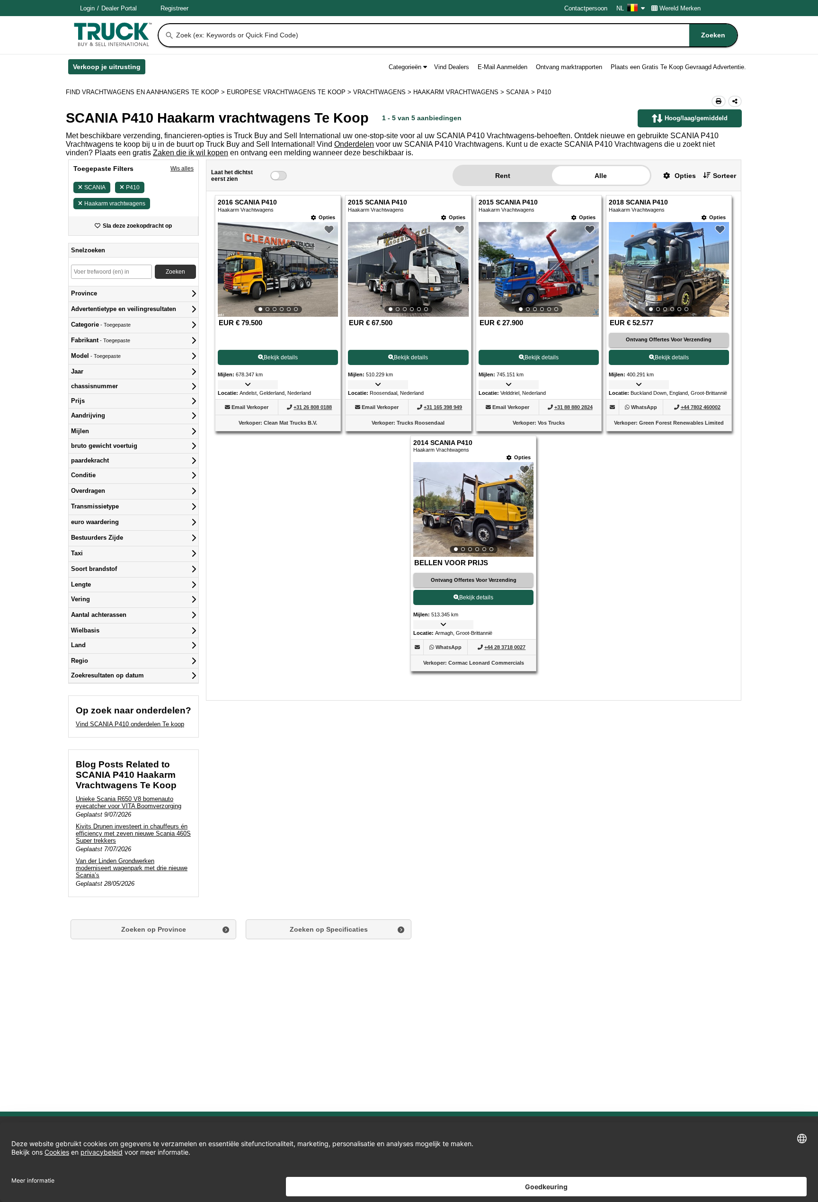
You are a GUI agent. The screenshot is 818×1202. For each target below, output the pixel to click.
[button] (676, 175)
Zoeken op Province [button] (153, 929)
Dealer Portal (119, 8)
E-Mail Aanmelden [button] (502, 67)
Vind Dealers (451, 67)
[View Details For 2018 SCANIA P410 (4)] (669, 269)
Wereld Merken (680, 8)
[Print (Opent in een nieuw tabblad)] (718, 101)
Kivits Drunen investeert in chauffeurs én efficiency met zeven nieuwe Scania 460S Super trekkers (133, 833)
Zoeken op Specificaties (329, 929)
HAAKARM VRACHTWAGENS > (459, 92)
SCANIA (95, 187)
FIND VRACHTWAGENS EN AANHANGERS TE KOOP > (146, 92)
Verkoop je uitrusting (109, 68)
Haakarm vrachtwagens (114, 203)
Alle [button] (601, 175)
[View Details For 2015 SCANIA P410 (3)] (539, 269)
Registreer (174, 8)
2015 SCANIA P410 (377, 202)
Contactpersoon (585, 8)
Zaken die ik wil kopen (190, 153)
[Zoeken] (169, 35)
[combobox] (455, 35)
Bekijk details (281, 357)
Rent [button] (502, 175)
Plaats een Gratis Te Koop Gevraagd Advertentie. (678, 67)
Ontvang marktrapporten (569, 67)
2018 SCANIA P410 (638, 202)
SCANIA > (521, 92)
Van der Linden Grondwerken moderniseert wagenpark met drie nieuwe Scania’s (131, 868)
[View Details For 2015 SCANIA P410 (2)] (408, 269)
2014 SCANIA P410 (442, 442)
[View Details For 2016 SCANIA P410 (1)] (278, 269)
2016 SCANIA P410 (247, 202)
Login (87, 8)
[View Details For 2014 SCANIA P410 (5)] (473, 509)
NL (620, 8)
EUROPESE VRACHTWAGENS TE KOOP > (290, 92)
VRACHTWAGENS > (383, 92)
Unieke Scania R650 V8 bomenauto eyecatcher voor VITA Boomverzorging (128, 802)
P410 (133, 187)
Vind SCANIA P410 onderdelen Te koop (130, 724)
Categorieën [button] (405, 67)
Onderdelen (354, 144)
